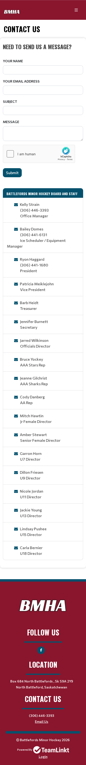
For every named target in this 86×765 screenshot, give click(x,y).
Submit (12, 172)
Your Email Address (21, 81)
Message (11, 122)
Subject (10, 101)
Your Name (13, 61)
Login (43, 757)
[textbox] (43, 46)
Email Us (41, 721)
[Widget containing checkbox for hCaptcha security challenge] (39, 154)
